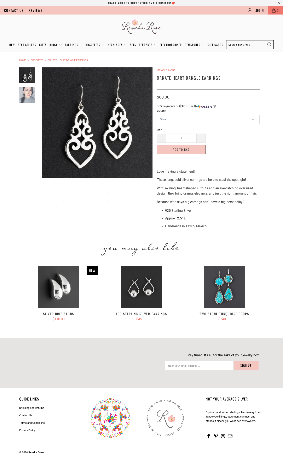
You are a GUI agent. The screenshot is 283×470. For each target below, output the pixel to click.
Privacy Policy (27, 430)
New (12, 45)
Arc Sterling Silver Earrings (141, 287)
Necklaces (116, 45)
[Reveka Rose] (141, 26)
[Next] (147, 122)
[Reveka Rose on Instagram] (223, 436)
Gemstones (193, 45)
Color (161, 110)
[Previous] (48, 122)
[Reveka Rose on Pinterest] (216, 436)
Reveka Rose (36, 452)
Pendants (146, 45)
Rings (54, 45)
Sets (133, 45)
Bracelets (93, 45)
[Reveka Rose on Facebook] (209, 436)
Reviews (36, 10)
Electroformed (171, 45)
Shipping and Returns (31, 407)
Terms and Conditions (32, 422)
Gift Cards (215, 45)
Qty (159, 129)
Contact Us (14, 10)
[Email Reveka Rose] (230, 436)
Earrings (72, 45)
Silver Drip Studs (58, 287)
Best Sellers (27, 45)
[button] (208, 106)
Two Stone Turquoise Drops (224, 287)
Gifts (43, 45)
